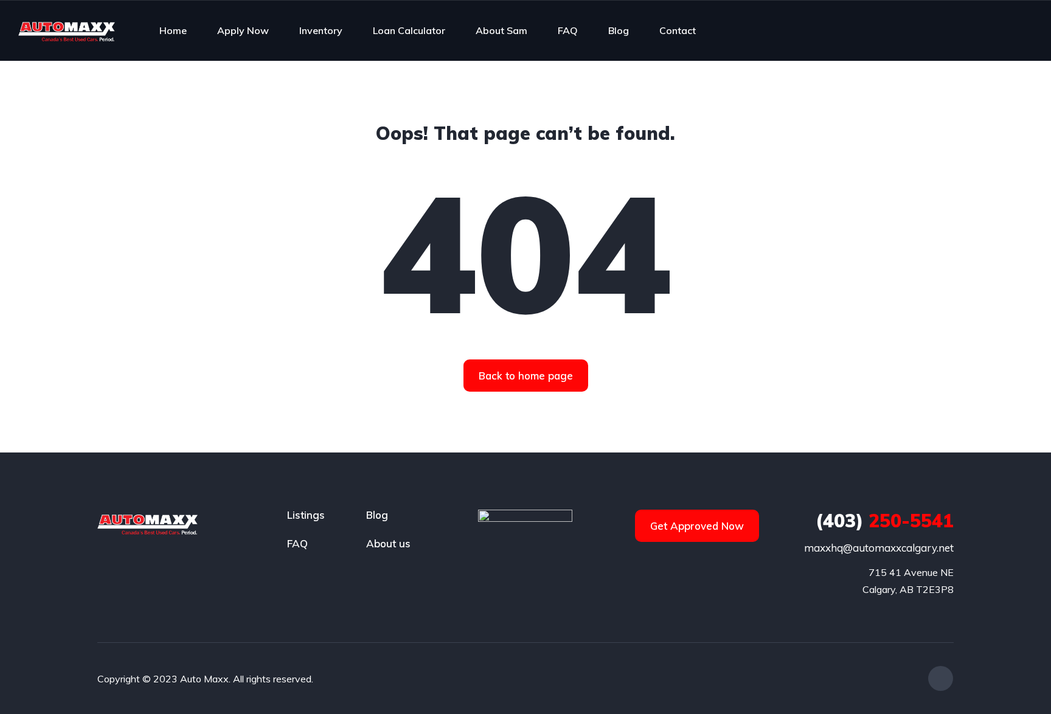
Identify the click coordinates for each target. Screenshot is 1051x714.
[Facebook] (940, 678)
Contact (677, 30)
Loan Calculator (409, 30)
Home (173, 30)
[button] (525, 375)
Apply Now (243, 30)
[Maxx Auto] (66, 30)
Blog (618, 30)
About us (388, 543)
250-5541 (885, 520)
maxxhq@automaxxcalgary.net (879, 547)
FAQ (568, 30)
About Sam (501, 30)
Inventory (320, 30)
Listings (306, 514)
